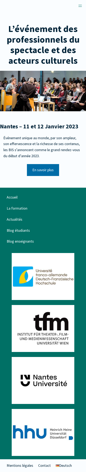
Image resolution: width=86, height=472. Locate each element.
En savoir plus (43, 169)
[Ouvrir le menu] (80, 5)
